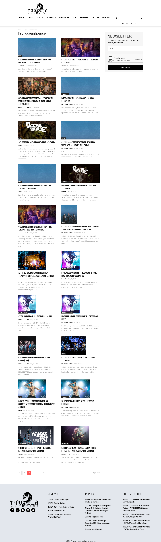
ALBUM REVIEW (66, 269)
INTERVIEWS (64, 18)
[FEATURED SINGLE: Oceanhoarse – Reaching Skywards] (80, 173)
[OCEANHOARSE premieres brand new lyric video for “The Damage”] (37, 173)
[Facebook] (119, 23)
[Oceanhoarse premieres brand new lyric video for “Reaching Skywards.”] (37, 214)
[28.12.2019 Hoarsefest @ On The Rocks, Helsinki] (80, 388)
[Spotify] (23, 510)
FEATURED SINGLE (67, 181)
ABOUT (30, 18)
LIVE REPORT (22, 444)
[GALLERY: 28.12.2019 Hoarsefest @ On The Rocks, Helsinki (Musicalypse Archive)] (80, 435)
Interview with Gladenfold (93, 529)
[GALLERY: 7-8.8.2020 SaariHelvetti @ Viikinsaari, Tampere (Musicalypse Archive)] (37, 260)
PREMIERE (84, 18)
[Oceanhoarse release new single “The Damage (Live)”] (37, 345)
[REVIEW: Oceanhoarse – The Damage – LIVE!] (37, 304)
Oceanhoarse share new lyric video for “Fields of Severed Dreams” (34, 61)
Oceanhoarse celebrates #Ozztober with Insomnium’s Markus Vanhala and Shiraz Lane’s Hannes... (35, 101)
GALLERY (95, 18)
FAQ (115, 18)
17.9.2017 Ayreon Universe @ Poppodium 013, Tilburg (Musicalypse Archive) (97, 523)
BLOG (74, 18)
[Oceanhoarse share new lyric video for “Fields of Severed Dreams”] (37, 47)
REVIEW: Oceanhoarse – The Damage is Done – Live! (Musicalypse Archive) (79, 274)
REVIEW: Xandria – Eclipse (56, 503)
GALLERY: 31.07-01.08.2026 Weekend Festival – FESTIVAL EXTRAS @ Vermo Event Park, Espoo (136, 508)
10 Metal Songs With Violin (94, 517)
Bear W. (20, 145)
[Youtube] (135, 23)
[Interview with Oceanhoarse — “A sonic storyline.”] (80, 86)
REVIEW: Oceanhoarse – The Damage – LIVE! (35, 316)
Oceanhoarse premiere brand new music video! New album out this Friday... (78, 144)
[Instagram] (123, 23)
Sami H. (20, 279)
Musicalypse (65, 454)
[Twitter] (131, 23)
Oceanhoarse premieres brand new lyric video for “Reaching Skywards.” (35, 228)
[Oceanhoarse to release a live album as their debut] (80, 345)
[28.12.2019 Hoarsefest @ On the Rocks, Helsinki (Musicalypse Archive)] (37, 435)
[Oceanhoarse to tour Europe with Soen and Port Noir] (80, 47)
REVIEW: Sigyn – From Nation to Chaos (61, 507)
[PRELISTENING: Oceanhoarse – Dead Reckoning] (37, 130)
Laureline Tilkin (23, 107)
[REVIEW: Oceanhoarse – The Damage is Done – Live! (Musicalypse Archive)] (80, 260)
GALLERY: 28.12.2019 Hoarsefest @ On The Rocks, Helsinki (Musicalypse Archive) (78, 449)
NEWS (39, 18)
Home (21, 18)
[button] (140, 17)
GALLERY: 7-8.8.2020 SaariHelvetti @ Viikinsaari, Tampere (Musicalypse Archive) (36, 274)
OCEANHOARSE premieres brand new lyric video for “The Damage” (35, 187)
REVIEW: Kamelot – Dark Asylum (58, 499)
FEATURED (65, 94)
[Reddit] (127, 23)
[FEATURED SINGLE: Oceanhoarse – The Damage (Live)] (80, 304)
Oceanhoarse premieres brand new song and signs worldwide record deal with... (80, 228)
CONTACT (106, 18)
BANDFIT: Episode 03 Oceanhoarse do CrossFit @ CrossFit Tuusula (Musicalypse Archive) (36, 404)
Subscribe (125, 67)
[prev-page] (20, 473)
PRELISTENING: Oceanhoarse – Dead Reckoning (36, 142)
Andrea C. (21, 66)
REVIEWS (50, 18)
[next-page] (44, 473)
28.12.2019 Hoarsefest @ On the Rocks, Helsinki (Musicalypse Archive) (34, 449)
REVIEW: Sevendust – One (56, 511)
